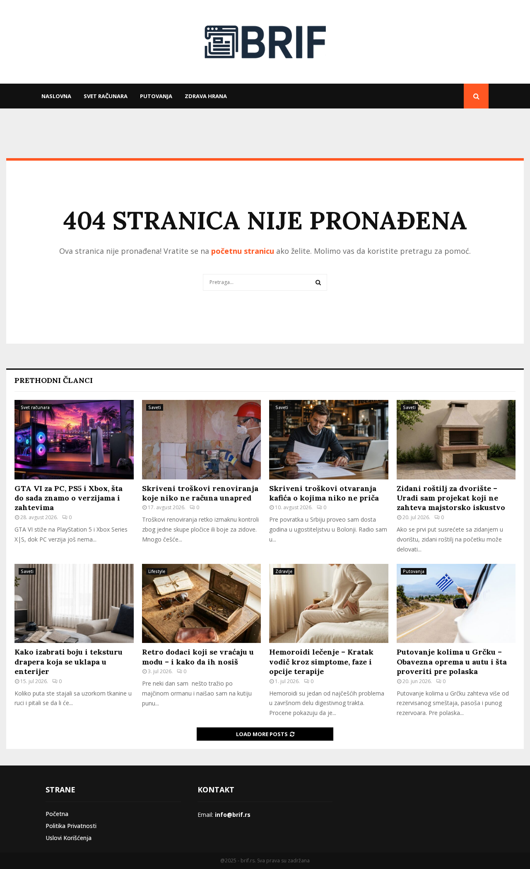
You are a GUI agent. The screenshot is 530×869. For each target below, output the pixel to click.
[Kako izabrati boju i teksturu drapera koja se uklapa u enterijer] (74, 603)
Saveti (154, 407)
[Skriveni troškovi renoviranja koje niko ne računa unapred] (201, 439)
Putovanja (156, 96)
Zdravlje (283, 571)
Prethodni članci (53, 380)
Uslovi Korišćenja (69, 838)
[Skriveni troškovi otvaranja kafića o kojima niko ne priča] (328, 439)
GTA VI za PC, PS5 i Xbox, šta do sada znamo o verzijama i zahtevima (68, 498)
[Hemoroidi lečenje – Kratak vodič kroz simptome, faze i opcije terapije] (328, 603)
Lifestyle (156, 571)
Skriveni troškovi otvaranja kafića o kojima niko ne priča (324, 493)
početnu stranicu (242, 251)
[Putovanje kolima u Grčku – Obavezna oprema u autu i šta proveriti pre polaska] (456, 603)
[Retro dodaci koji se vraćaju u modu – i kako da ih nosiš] (201, 603)
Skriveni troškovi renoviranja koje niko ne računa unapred (200, 493)
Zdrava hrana (206, 96)
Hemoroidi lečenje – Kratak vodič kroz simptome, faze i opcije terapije (321, 661)
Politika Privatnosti (71, 826)
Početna (57, 814)
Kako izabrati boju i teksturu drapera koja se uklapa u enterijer (68, 661)
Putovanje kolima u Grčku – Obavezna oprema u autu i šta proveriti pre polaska (452, 661)
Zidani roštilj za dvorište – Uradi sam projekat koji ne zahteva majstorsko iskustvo (451, 498)
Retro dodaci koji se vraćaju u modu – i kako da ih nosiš (198, 656)
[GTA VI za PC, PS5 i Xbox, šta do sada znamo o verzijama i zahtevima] (74, 439)
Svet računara (106, 96)
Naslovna (56, 96)
